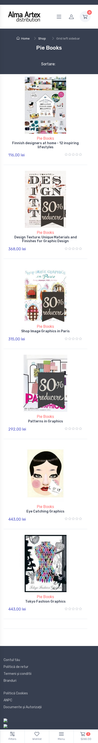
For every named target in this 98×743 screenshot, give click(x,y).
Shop (42, 38)
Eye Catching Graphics (45, 511)
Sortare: (44, 64)
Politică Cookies (16, 693)
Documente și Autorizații (23, 707)
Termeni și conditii (17, 674)
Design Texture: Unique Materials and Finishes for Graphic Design (45, 239)
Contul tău (12, 660)
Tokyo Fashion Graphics (45, 602)
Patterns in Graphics (45, 421)
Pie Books (45, 138)
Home (25, 38)
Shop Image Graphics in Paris (45, 331)
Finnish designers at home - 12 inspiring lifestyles (45, 145)
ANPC (8, 700)
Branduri (10, 681)
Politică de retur (16, 667)
